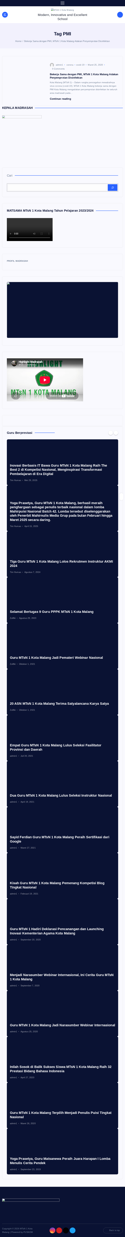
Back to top (114, 1230)
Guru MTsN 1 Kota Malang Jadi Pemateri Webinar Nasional (56, 658)
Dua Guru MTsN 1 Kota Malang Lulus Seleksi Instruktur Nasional (61, 795)
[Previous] (110, 432)
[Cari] (112, 187)
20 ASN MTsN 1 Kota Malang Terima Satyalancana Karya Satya (59, 703)
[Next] (116, 432)
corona (69, 65)
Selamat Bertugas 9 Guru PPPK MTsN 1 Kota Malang (51, 612)
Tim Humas (15, 480)
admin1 (59, 65)
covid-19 (80, 65)
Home (18, 41)
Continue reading (61, 98)
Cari (9, 175)
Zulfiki (13, 618)
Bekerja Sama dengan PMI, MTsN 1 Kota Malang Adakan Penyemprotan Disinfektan (67, 41)
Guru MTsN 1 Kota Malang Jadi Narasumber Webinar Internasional (62, 1025)
